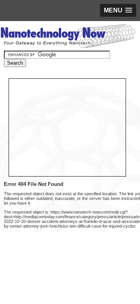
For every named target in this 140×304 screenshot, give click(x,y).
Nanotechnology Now (68, 37)
